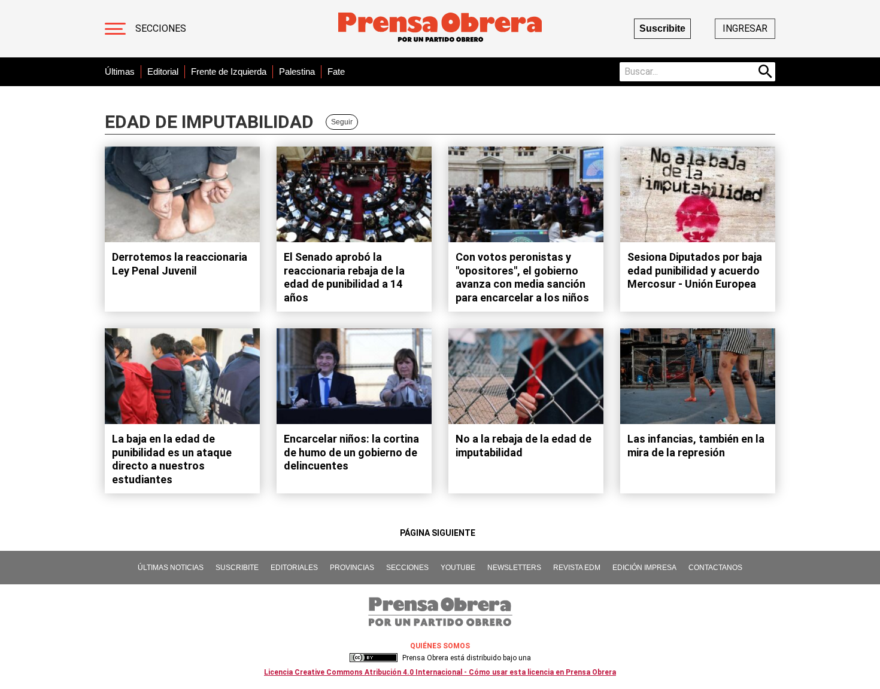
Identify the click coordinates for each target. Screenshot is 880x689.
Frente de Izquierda (228, 71)
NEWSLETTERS (514, 567)
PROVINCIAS (352, 567)
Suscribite (662, 28)
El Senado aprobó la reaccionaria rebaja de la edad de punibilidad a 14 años (344, 277)
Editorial (162, 71)
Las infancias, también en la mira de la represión (695, 445)
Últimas (120, 71)
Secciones (160, 28)
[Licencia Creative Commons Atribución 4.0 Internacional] (373, 658)
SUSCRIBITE (237, 567)
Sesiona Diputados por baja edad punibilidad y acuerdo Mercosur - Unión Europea (694, 270)
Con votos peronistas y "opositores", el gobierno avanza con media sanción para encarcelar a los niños (522, 277)
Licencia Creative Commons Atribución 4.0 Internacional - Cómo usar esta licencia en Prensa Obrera (440, 672)
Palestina (297, 71)
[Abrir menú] (115, 29)
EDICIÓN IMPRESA (644, 567)
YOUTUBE (458, 567)
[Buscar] (765, 71)
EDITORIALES (294, 567)
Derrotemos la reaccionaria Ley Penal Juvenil (179, 264)
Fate (336, 71)
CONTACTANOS (715, 567)
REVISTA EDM (576, 567)
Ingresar (745, 28)
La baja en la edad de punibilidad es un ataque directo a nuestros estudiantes (172, 459)
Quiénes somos (440, 646)
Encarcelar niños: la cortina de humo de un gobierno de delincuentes (351, 452)
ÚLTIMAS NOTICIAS (171, 567)
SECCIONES (407, 567)
